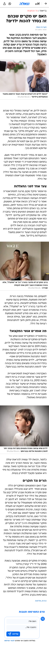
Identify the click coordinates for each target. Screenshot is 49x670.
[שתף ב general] (4, 3)
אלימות (38, 601)
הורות (44, 601)
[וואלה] (24, 3)
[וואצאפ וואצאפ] (9, 3)
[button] (37, 3)
